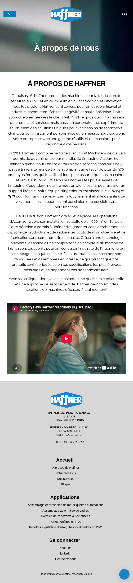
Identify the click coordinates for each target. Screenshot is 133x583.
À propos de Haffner (65, 467)
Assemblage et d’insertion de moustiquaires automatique (65, 505)
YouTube (66, 548)
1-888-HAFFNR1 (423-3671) (69, 442)
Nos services (65, 479)
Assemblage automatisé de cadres (65, 510)
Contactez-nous (65, 559)
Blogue (65, 484)
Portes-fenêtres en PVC (66, 521)
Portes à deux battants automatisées (65, 516)
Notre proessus (65, 473)
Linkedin (65, 553)
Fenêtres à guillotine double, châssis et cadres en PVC (65, 527)
